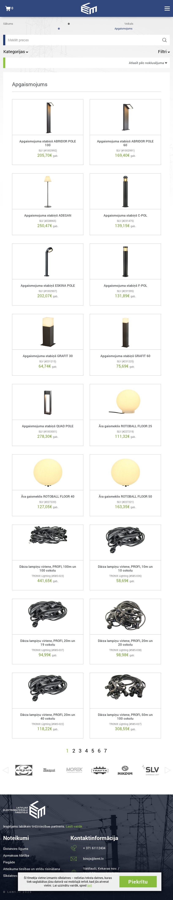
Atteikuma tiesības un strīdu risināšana (31, 869)
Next (167, 770)
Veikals (128, 23)
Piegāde (9, 862)
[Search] (164, 40)
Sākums (8, 23)
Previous (5, 770)
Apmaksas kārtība (16, 855)
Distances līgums (15, 848)
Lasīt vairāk (74, 826)
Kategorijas (14, 51)
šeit (89, 885)
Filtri (163, 51)
